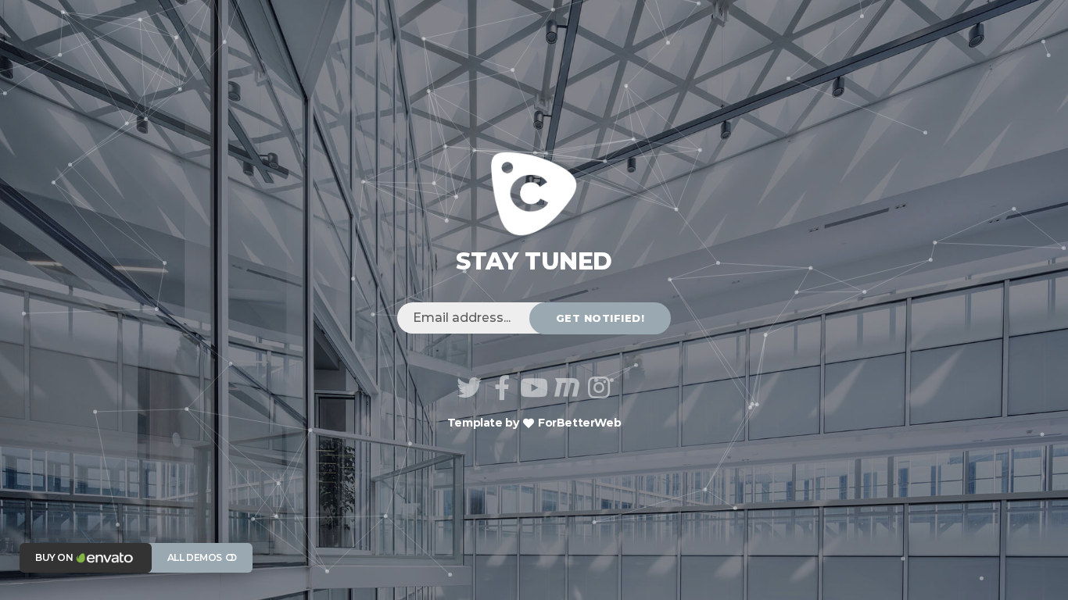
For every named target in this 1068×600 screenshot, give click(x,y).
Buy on (54, 557)
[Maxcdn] (566, 387)
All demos (194, 557)
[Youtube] (534, 387)
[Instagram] (598, 387)
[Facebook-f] (501, 387)
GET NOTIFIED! (600, 318)
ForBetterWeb (578, 423)
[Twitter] (469, 387)
